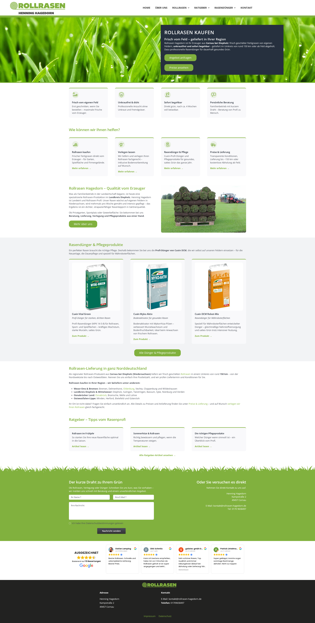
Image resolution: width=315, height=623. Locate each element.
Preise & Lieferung (198, 403)
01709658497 (177, 602)
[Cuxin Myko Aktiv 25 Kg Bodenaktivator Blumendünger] (157, 263)
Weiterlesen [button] (184, 570)
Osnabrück (101, 395)
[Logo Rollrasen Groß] (37, 2)
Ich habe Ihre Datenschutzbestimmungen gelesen (97, 523)
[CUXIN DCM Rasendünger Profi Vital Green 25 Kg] (96, 263)
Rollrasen (185, 374)
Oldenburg (128, 388)
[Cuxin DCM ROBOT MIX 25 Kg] (219, 263)
